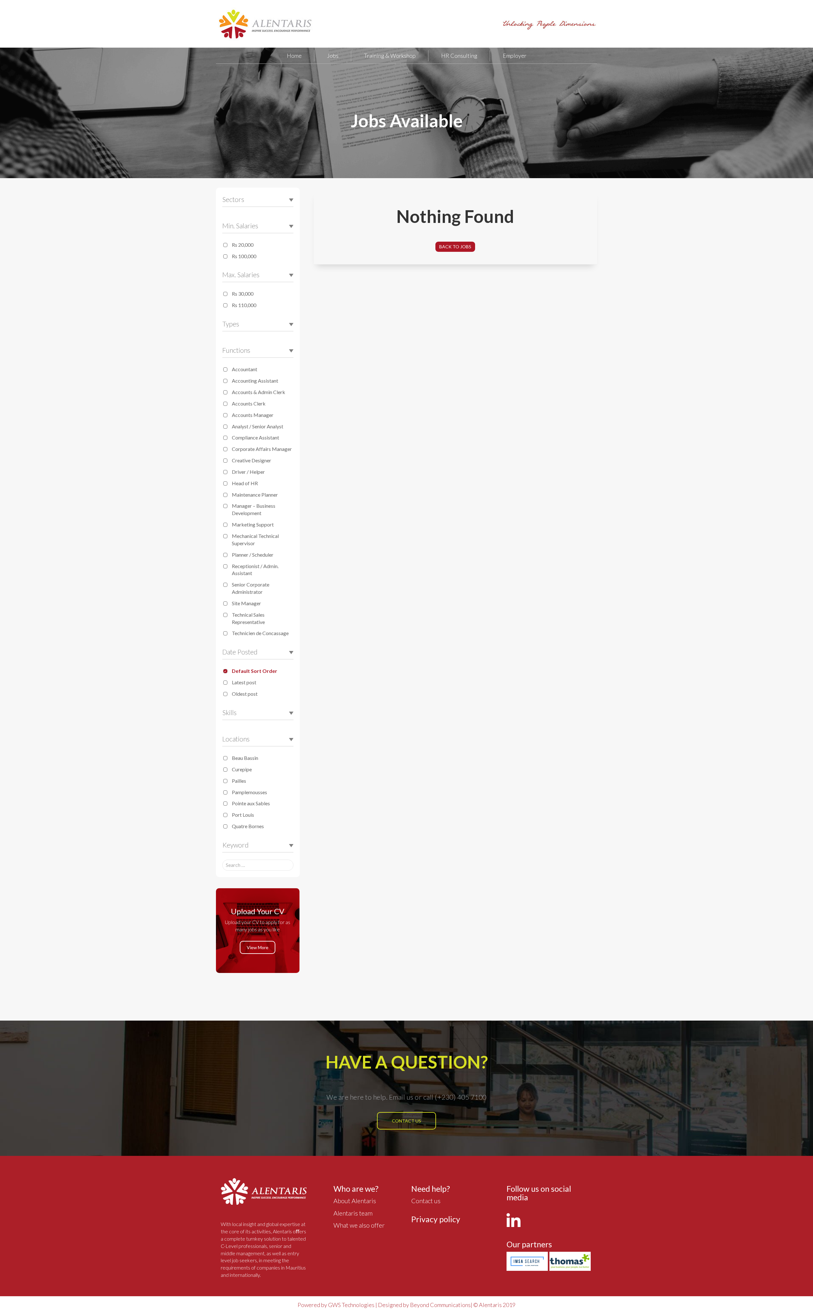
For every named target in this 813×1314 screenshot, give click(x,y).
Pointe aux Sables (251, 803)
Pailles (239, 781)
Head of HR (245, 483)
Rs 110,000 (244, 305)
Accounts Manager (252, 415)
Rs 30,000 (242, 294)
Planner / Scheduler (252, 555)
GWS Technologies (351, 1304)
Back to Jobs (455, 246)
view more (257, 947)
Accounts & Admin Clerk (258, 392)
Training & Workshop (390, 55)
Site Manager (246, 603)
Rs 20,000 (242, 245)
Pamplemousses (249, 792)
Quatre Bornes (248, 826)
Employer (515, 55)
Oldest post (245, 694)
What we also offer (359, 1225)
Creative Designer (251, 460)
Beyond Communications (440, 1304)
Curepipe (242, 769)
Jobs (333, 55)
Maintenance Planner (255, 495)
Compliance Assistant (255, 437)
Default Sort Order (254, 671)
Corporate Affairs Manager (262, 449)
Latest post (244, 682)
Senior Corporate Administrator (250, 588)
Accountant (244, 369)
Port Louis (243, 815)
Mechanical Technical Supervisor (255, 539)
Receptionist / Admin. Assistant (255, 569)
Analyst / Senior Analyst (257, 426)
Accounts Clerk (248, 403)
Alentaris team (353, 1213)
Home (294, 55)
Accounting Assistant (255, 381)
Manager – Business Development (253, 509)
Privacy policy (435, 1219)
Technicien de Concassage (260, 633)
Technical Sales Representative (248, 618)
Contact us (406, 1120)
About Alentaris (354, 1200)
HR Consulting (459, 55)
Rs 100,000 (244, 256)
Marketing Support (253, 524)
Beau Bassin (245, 758)
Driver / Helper (248, 472)
